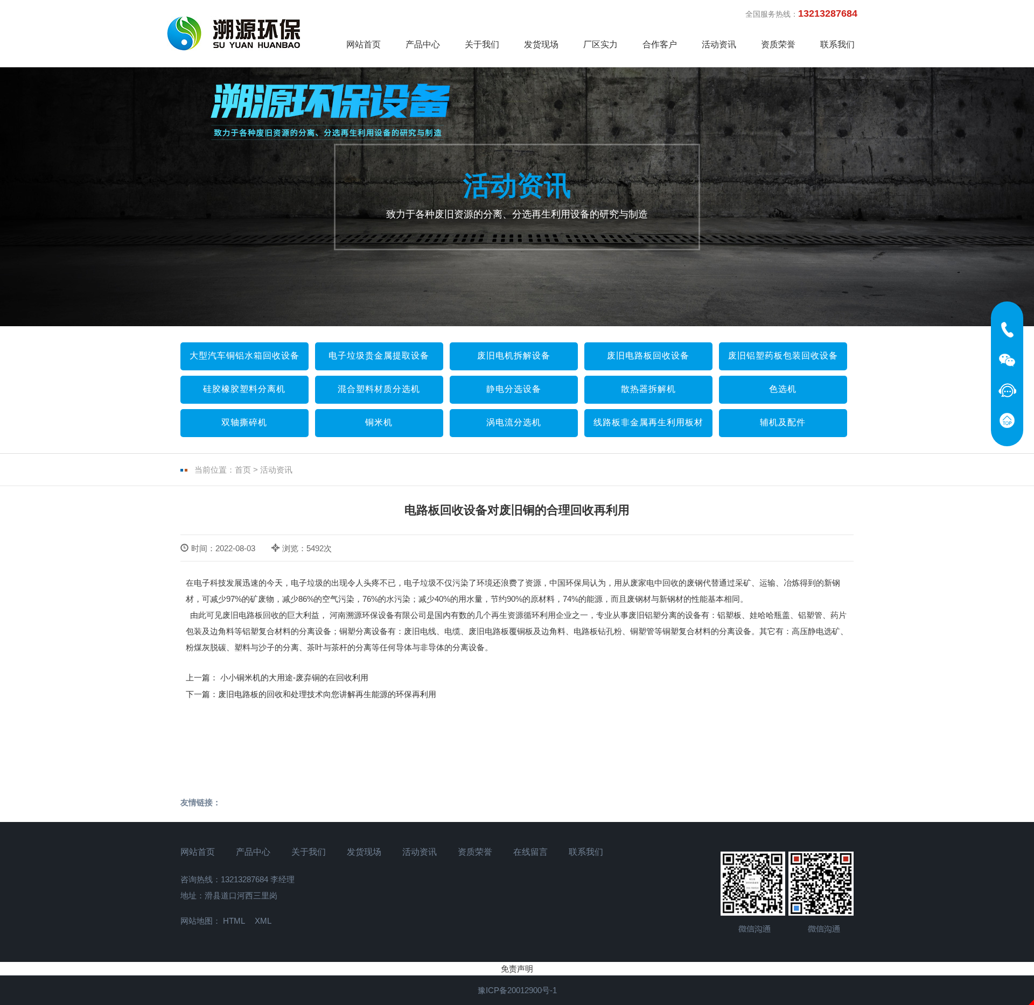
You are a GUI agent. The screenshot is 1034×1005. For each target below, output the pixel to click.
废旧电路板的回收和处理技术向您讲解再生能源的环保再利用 (327, 694)
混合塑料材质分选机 (379, 388)
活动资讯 (719, 44)
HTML (233, 920)
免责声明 (517, 968)
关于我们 (482, 44)
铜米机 (379, 422)
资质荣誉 (778, 44)
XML (263, 920)
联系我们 (837, 44)
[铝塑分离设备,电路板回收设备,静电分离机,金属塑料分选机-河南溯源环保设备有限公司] (234, 33)
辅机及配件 (783, 422)
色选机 (783, 388)
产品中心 (423, 44)
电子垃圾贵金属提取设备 (379, 355)
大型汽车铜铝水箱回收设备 (244, 355)
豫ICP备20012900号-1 (517, 990)
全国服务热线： (806, 13)
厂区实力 (600, 44)
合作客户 (659, 44)
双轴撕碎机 (244, 422)
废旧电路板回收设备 (648, 355)
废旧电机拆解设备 (513, 355)
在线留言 (530, 851)
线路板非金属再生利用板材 (648, 422)
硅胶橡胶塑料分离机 (244, 388)
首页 (243, 469)
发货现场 (541, 44)
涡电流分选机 (513, 422)
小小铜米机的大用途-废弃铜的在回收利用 (293, 677)
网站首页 (363, 44)
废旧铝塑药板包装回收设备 (783, 355)
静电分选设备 (513, 388)
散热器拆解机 (648, 388)
